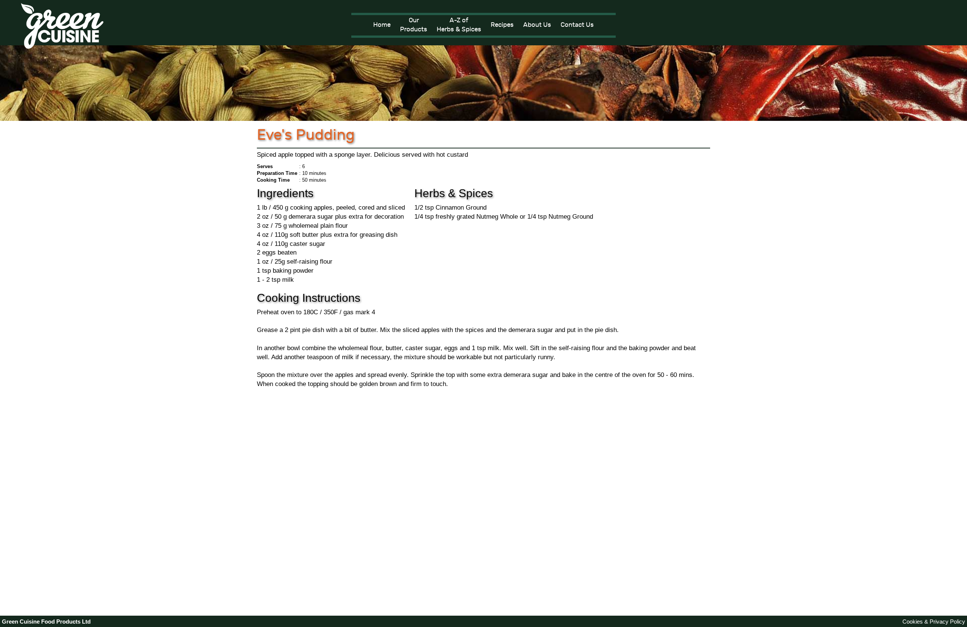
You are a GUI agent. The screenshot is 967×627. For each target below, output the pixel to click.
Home (382, 25)
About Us (537, 25)
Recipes (502, 25)
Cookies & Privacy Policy (933, 621)
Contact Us (577, 25)
